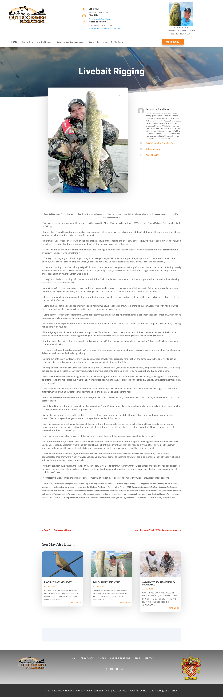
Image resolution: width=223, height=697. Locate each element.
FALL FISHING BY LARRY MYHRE (106, 582)
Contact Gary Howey (98, 42)
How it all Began (43, 42)
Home (74, 658)
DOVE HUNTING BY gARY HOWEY (58, 582)
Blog (137, 658)
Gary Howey (164, 109)
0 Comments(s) (153, 149)
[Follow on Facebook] (101, 669)
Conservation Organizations (70, 42)
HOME (14, 42)
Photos (102, 658)
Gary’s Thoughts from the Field (160, 143)
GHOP (175, 690)
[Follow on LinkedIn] (106, 669)
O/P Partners (117, 42)
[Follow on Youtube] (117, 669)
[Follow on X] (122, 669)
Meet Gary (172, 42)
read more (76, 602)
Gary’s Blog (27, 42)
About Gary (87, 658)
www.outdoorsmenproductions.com (104, 28)
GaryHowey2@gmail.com (100, 19)
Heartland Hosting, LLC (156, 690)
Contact (149, 658)
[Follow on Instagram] (111, 669)
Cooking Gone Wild (120, 658)
